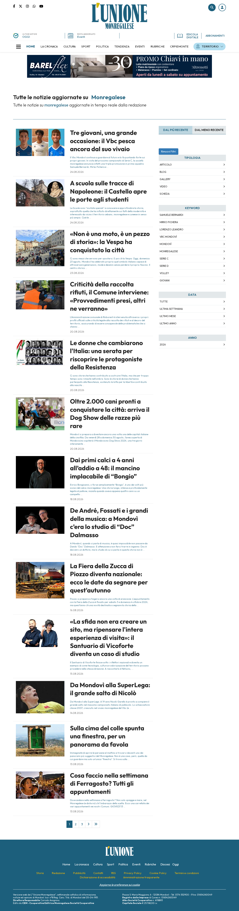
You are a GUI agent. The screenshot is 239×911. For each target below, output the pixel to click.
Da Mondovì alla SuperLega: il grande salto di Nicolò (110, 689)
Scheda (165, 193)
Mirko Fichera (169, 222)
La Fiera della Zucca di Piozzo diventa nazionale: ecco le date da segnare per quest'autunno (109, 578)
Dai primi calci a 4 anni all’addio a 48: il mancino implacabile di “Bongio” (105, 468)
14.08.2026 (76, 713)
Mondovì (165, 244)
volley (164, 273)
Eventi (81, 36)
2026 (163, 344)
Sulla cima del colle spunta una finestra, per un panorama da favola (107, 736)
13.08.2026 (76, 764)
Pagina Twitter (22, 6)
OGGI (26, 36)
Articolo (166, 164)
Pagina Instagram (29, 6)
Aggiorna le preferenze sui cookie (119, 885)
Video (163, 186)
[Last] (96, 824)
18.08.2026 (76, 499)
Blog (163, 172)
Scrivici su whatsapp (36, 6)
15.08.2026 (76, 673)
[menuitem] (30, 46)
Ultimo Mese (168, 316)
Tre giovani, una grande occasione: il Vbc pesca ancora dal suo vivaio (103, 141)
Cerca (212, 7)
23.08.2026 (77, 273)
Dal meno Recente (209, 130)
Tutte (164, 301)
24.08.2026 (77, 172)
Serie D (164, 266)
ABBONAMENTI (215, 35)
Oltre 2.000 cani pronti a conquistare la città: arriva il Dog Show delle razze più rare (109, 413)
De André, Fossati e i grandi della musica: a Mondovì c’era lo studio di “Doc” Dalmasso (109, 523)
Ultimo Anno (168, 323)
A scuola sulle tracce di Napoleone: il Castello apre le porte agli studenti (108, 191)
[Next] (88, 824)
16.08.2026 (76, 610)
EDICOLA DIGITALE (192, 36)
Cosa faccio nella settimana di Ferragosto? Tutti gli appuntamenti (109, 783)
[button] (222, 7)
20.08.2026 (77, 331)
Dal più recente (175, 130)
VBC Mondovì (168, 236)
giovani (165, 280)
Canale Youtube (41, 6)
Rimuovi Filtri (168, 151)
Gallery (165, 179)
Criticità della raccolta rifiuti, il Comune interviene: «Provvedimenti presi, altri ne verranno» (109, 296)
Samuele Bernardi (171, 215)
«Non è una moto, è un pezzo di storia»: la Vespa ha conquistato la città (110, 242)
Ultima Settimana (171, 309)
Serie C (164, 258)
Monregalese (169, 251)
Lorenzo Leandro (171, 229)
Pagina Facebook (16, 6)
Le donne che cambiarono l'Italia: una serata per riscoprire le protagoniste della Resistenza (106, 355)
